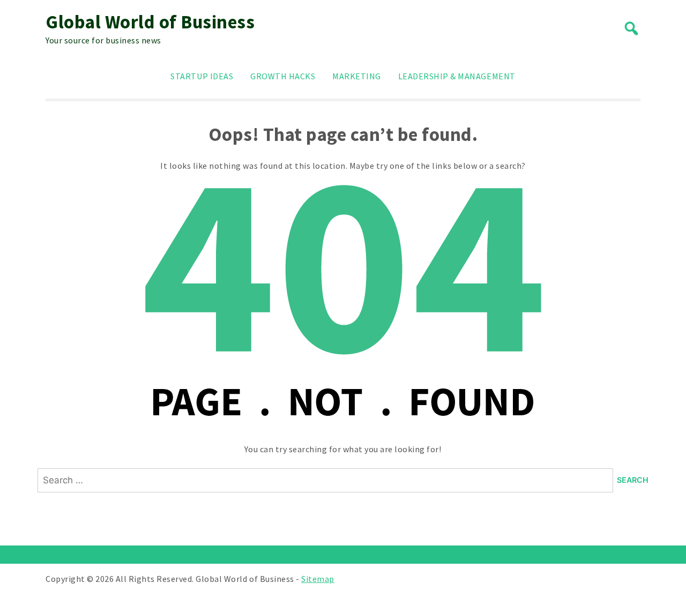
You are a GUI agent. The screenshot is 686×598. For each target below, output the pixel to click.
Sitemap (317, 578)
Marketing (356, 76)
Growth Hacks (282, 76)
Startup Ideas (201, 76)
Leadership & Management (457, 76)
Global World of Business (150, 22)
